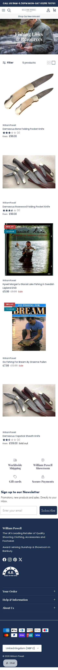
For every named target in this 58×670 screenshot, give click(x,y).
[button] (29, 573)
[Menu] (3, 10)
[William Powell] (29, 10)
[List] (53, 63)
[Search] (10, 10)
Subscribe (48, 510)
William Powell (17, 656)
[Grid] (49, 63)
